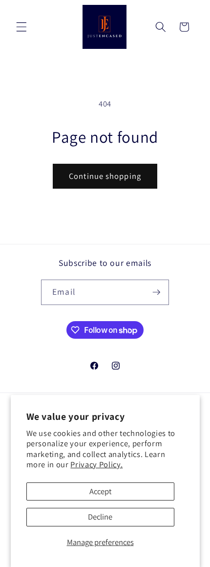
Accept (100, 491)
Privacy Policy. (96, 464)
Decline (100, 516)
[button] (21, 27)
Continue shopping (105, 176)
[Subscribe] (156, 292)
